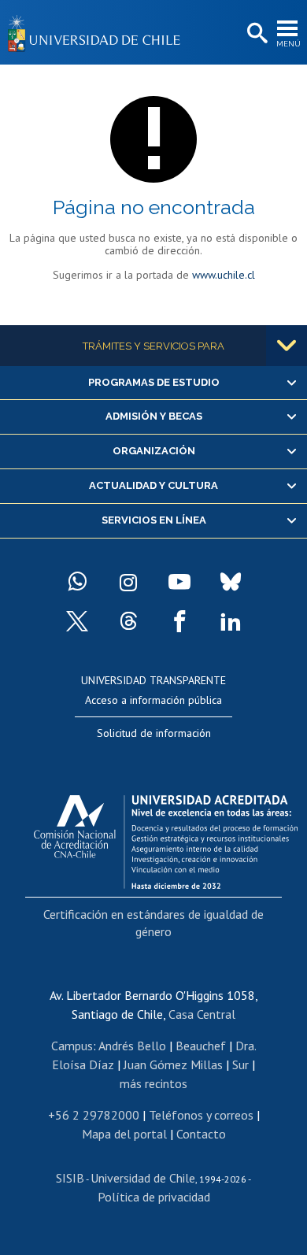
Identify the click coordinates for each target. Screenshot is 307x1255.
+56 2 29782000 (93, 1115)
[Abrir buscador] (256, 33)
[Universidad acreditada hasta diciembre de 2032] (166, 837)
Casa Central (201, 1014)
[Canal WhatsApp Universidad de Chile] (77, 582)
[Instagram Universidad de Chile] (128, 582)
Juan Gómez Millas (173, 1064)
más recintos (153, 1083)
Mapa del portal (124, 1134)
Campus (72, 1045)
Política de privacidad (154, 1197)
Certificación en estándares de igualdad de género (153, 922)
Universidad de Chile (143, 1178)
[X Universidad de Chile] (77, 621)
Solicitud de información (154, 733)
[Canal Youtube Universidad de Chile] (179, 582)
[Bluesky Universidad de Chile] (230, 582)
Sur (240, 1064)
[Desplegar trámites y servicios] (286, 345)
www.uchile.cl (223, 275)
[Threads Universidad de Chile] (128, 621)
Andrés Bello (132, 1045)
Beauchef (201, 1045)
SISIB (70, 1178)
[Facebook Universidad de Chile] (179, 621)
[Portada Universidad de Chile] (98, 32)
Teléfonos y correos (201, 1115)
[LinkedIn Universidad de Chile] (230, 621)
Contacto (201, 1134)
